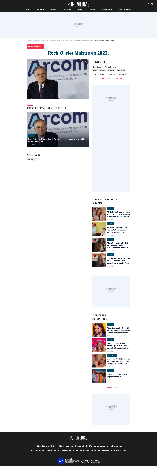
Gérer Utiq (105, 450)
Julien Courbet (121, 71)
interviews (67, 10)
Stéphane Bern (111, 74)
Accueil (29, 40)
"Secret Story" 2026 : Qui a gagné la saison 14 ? (117, 375)
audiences (40, 10)
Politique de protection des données (44, 450)
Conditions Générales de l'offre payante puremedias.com (79, 450)
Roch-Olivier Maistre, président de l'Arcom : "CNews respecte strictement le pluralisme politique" (67, 40)
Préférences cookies (118, 450)
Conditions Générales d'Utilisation (46, 446)
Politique (30, 160)
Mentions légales (82, 446)
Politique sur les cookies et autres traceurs (106, 446)
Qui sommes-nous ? (67, 446)
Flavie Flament (122, 74)
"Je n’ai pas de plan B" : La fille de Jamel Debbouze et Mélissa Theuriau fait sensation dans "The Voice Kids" (118, 331)
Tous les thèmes (125, 10)
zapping (53, 10)
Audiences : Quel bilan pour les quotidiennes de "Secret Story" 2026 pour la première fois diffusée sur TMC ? (118, 362)
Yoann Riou (110, 71)
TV (36, 160)
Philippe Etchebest (110, 67)
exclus (79, 10)
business (92, 10)
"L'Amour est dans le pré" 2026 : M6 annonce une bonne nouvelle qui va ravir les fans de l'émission (118, 262)
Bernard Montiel (98, 67)
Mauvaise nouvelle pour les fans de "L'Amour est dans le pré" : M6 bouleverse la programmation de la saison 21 (118, 231)
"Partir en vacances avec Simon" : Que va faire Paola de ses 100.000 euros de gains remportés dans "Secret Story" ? (118, 348)
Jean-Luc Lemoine (98, 74)
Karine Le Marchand (99, 71)
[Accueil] (78, 4)
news (28, 10)
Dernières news (36, 40)
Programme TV (107, 10)
